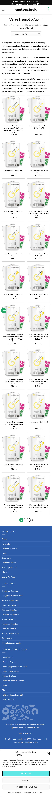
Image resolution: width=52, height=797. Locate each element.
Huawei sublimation (10, 600)
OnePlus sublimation (10, 605)
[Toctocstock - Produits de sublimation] (26, 10)
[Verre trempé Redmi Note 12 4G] (13, 237)
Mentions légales (9, 662)
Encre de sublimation (10, 633)
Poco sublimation (9, 628)
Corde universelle (9, 562)
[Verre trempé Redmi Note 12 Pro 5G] (13, 154)
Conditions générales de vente (32, 793)
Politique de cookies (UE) (12, 695)
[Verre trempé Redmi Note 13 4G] (13, 448)
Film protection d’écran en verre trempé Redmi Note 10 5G (13, 381)
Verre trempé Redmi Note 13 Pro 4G (13, 295)
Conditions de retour (10, 671)
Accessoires (18, 25)
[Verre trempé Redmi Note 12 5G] (13, 195)
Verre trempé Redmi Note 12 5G (13, 212)
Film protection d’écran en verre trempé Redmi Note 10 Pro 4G (38, 337)
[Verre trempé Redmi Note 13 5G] (38, 154)
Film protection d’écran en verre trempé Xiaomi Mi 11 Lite (13, 424)
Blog (4, 690)
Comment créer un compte (13, 680)
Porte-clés (6, 544)
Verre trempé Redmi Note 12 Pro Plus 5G (38, 127)
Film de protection (33, 25)
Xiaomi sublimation (10, 624)
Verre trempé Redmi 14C (39, 422)
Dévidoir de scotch (9, 548)
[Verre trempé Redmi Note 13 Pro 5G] (38, 237)
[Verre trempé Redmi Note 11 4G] (38, 278)
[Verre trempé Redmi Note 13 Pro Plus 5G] (38, 448)
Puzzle (4, 539)
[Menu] (3, 10)
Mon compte (7, 657)
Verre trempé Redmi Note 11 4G (38, 295)
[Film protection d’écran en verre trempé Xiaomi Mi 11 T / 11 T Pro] (38, 363)
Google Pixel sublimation (12, 596)
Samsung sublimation (10, 614)
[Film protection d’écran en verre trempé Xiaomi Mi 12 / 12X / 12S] (38, 195)
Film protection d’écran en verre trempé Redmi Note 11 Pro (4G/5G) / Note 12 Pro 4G (13, 129)
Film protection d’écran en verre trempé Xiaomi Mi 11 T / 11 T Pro (38, 381)
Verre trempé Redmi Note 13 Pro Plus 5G (38, 466)
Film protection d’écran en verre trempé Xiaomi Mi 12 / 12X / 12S (39, 213)
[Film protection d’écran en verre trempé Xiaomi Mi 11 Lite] (13, 405)
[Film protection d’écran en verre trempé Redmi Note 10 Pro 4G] (38, 318)
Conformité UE (8, 699)
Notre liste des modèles (11, 643)
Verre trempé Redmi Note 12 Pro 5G (13, 172)
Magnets (5, 572)
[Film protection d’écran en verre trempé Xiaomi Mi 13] (38, 488)
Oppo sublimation (9, 610)
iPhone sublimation (10, 591)
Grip (4, 553)
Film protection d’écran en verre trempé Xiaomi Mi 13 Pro (13, 507)
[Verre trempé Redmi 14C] (38, 405)
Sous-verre (6, 558)
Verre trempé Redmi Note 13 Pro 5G (38, 255)
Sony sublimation (9, 619)
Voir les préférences (26, 787)
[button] (48, 753)
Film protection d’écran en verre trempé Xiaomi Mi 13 (38, 506)
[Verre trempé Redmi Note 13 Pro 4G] (13, 278)
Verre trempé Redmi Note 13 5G (38, 172)
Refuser (26, 780)
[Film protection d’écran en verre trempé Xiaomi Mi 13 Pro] (13, 488)
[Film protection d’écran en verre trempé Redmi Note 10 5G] (13, 363)
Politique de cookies (14, 793)
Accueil (7, 25)
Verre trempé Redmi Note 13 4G (13, 466)
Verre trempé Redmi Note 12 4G (13, 255)
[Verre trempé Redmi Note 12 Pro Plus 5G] (38, 109)
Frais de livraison (9, 676)
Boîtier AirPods (8, 577)
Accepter (26, 773)
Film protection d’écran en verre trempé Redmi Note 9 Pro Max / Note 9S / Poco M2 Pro (13, 338)
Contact (5, 685)
